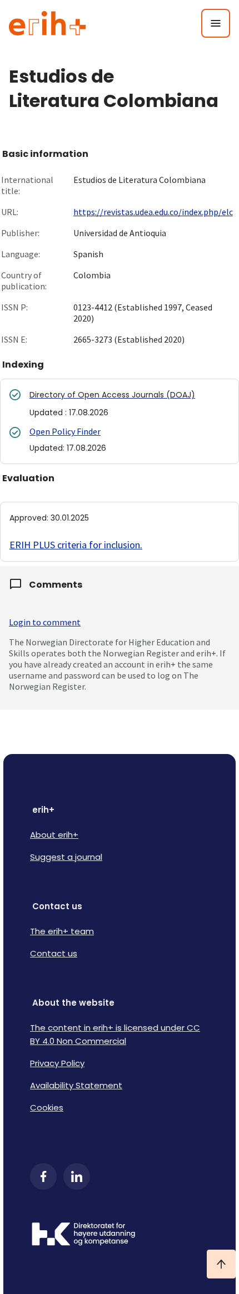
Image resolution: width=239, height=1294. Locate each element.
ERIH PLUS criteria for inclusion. (75, 544)
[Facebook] (43, 1176)
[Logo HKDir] (119, 1235)
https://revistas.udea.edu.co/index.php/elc (153, 211)
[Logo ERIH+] (47, 23)
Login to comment (45, 622)
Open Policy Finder (65, 431)
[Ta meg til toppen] (221, 1264)
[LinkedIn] (76, 1176)
